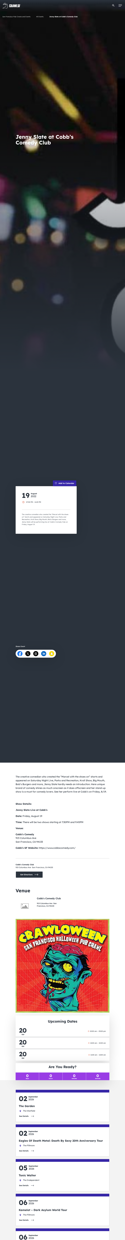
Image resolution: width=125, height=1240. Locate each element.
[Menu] (120, 5)
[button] (113, 5)
